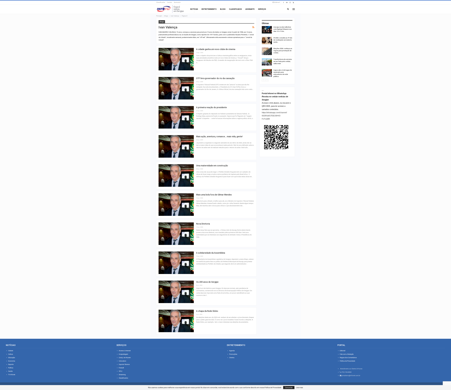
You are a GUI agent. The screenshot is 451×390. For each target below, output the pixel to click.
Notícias (194, 9)
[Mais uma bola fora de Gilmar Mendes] (176, 204)
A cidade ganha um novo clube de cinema (215, 49)
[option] (277, 52)
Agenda (232, 351)
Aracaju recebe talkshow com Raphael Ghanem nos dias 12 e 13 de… (282, 29)
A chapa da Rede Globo (207, 311)
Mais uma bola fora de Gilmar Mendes (214, 194)
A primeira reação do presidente (211, 107)
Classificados (160, 2)
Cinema (231, 357)
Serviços (262, 9)
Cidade (10, 351)
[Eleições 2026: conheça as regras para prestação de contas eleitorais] (267, 51)
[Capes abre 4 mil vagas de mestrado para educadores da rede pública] (267, 73)
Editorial (342, 351)
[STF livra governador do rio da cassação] (176, 88)
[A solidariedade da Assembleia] (176, 262)
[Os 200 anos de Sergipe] (176, 292)
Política (10, 368)
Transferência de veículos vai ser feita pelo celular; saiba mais (282, 61)
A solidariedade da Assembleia (210, 253)
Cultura (10, 354)
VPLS (120, 371)
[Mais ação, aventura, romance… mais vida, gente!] (176, 146)
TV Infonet (11, 374)
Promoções (233, 354)
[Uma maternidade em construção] (176, 175)
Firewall (121, 368)
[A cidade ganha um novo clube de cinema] (176, 59)
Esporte (11, 364)
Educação (11, 357)
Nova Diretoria (203, 224)
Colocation (122, 361)
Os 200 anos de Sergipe (207, 282)
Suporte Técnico (124, 364)
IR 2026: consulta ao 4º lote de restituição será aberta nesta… (282, 40)
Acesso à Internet (125, 351)
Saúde (10, 371)
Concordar (289, 387)
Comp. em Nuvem (125, 357)
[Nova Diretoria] (176, 233)
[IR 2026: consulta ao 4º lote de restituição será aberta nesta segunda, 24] (267, 40)
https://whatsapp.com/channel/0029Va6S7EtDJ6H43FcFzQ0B (274, 116)
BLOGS (223, 9)
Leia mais (299, 387)
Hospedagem (123, 354)
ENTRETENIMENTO (209, 9)
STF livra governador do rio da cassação (215, 78)
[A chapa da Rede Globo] (176, 321)
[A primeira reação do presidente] (176, 117)
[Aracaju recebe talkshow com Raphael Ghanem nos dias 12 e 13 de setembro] (267, 30)
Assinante (177, 2)
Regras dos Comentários (348, 357)
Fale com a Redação (347, 354)
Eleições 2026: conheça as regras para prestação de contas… (282, 51)
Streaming (122, 374)
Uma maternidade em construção (212, 165)
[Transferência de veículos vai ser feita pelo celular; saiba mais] (267, 62)
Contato (169, 2)
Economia (11, 361)
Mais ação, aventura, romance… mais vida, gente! (219, 136)
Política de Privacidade (347, 361)
